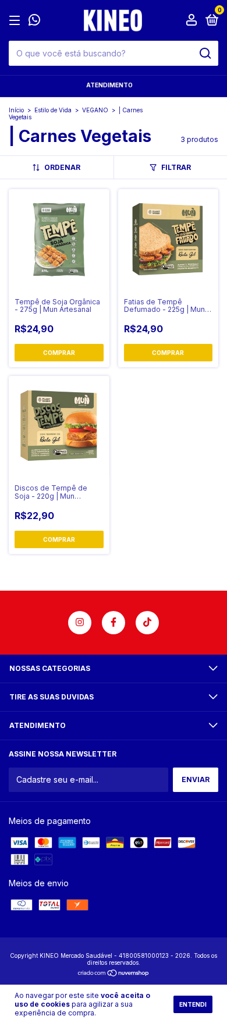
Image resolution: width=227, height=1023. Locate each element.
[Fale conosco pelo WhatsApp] (34, 21)
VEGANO (95, 109)
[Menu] (16, 20)
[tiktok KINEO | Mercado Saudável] (147, 622)
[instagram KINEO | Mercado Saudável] (79, 622)
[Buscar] (204, 53)
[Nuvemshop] (113, 974)
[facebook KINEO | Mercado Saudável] (113, 622)
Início (16, 109)
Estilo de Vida (53, 109)
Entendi (193, 1004)
